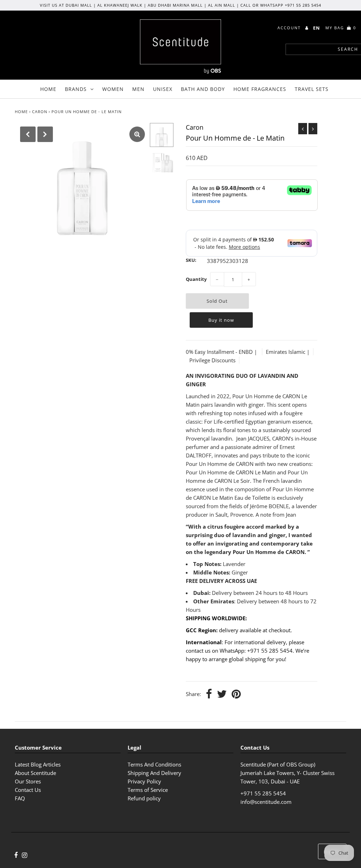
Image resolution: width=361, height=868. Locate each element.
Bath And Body (203, 89)
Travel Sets (312, 89)
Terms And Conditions (154, 764)
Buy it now (221, 320)
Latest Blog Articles (38, 764)
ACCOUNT (289, 27)
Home (48, 89)
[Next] (45, 134)
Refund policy (144, 798)
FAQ (20, 798)
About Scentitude (35, 772)
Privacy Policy (144, 781)
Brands (76, 89)
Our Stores (28, 781)
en (316, 28)
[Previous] (28, 134)
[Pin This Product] (236, 694)
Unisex (162, 89)
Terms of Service (148, 789)
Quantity (196, 279)
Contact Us (28, 789)
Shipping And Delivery (154, 772)
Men (138, 89)
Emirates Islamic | (288, 351)
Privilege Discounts (212, 360)
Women (113, 89)
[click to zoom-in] (137, 134)
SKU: (191, 260)
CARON (39, 111)
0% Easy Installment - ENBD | (222, 351)
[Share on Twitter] (222, 694)
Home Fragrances (259, 89)
